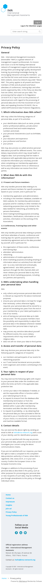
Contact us (10, 498)
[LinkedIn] (20, 532)
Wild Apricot (23, 581)
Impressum (10, 502)
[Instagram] (25, 532)
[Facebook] (16, 532)
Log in (37, 22)
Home (8, 495)
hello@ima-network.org (23, 432)
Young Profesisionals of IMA (17, 515)
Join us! (9, 508)
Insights (9, 505)
